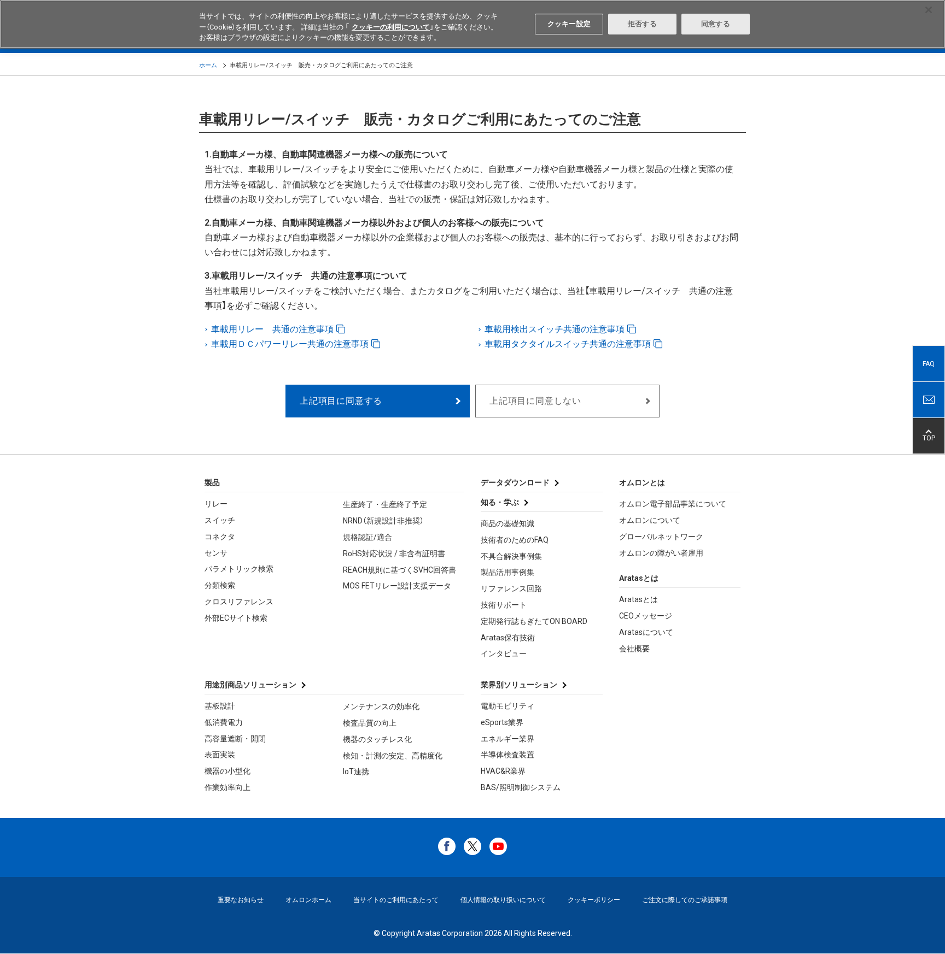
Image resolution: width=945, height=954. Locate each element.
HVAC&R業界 (503, 771)
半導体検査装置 (507, 754)
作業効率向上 (227, 787)
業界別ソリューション (519, 684)
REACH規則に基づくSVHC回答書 (399, 570)
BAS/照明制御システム (521, 787)
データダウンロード (515, 482)
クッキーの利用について (391, 27)
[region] (472, 24)
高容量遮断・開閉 (235, 738)
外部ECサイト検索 (236, 618)
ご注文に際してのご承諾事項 (684, 900)
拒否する (642, 24)
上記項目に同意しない (535, 401)
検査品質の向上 (369, 723)
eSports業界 (502, 722)
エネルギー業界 (507, 738)
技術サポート (504, 604)
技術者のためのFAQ (515, 539)
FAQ (929, 364)
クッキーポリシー (594, 900)
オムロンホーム (308, 900)
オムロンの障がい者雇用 (661, 553)
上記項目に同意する (341, 401)
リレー (216, 503)
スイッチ (220, 520)
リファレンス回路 (511, 588)
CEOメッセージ (645, 615)
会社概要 (634, 648)
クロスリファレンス (239, 601)
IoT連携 (356, 771)
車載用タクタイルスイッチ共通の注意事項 (569, 344)
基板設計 (220, 706)
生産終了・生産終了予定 (385, 504)
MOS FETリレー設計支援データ (397, 585)
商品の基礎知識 (507, 523)
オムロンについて (649, 520)
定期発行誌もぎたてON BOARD (534, 621)
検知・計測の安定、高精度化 (392, 755)
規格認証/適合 (367, 537)
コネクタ (220, 536)
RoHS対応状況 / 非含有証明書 (394, 553)
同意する (715, 24)
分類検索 (220, 585)
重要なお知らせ (241, 900)
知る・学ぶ (500, 502)
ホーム (208, 65)
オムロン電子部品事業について (672, 503)
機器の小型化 (227, 771)
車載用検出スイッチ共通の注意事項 (556, 329)
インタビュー (504, 653)
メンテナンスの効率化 (381, 706)
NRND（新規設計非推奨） (383, 520)
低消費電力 (224, 722)
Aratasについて (646, 632)
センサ (216, 553)
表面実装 (220, 754)
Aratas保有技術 (508, 637)
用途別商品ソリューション (250, 684)
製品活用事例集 (507, 572)
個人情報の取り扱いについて (503, 900)
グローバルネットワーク (661, 536)
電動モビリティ (507, 706)
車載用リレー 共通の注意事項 (273, 329)
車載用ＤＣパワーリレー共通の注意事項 (291, 344)
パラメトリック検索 (239, 568)
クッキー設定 (569, 24)
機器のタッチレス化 (377, 739)
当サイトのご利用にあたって (396, 900)
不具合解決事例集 (511, 556)
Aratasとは (638, 599)
